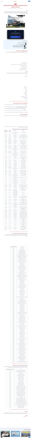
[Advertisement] (15, 57)
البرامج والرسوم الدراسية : (23, 44)
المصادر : (23, 48)
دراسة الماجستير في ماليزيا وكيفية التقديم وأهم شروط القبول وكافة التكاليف (18, 363)
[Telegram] (29, 436)
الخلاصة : (25, 47)
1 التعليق (9, 8)
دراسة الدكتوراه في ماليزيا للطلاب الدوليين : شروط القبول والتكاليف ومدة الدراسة (18, 409)
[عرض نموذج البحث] (2, 1)
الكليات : (25, 43)
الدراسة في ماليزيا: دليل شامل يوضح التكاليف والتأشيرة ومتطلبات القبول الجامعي (17, 231)
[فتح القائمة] (1, 1)
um (27, 416)
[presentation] (25, 434)
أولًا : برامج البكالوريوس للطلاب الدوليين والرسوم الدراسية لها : (18, 45)
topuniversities (24, 416)
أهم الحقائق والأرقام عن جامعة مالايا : (22, 42)
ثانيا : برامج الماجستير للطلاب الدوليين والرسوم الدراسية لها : (19, 46)
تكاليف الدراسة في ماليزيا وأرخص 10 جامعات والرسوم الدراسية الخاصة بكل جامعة (18, 101)
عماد (20, 8)
